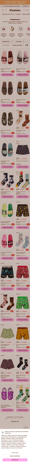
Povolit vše (15, 459)
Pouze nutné (15, 452)
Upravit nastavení (15, 456)
